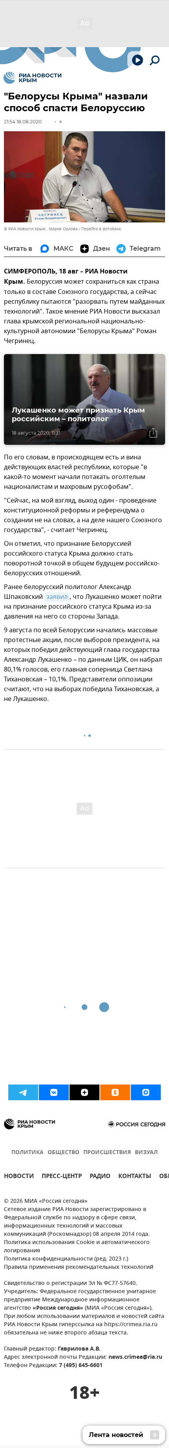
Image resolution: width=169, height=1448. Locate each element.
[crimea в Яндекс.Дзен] (84, 1092)
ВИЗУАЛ (146, 1152)
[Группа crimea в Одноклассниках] (115, 1092)
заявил (57, 597)
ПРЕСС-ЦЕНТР (62, 1177)
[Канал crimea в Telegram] (23, 1092)
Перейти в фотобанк (101, 229)
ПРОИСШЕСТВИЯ (107, 1152)
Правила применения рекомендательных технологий (78, 1267)
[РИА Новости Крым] (32, 78)
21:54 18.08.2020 (23, 122)
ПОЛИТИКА (27, 1152)
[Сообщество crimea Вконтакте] (54, 1092)
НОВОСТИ (19, 1177)
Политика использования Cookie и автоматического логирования (77, 1246)
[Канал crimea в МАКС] (146, 1092)
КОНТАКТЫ (134, 1177)
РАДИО (100, 1177)
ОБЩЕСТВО (63, 1152)
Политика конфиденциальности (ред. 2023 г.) (66, 1259)
